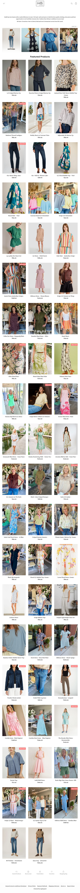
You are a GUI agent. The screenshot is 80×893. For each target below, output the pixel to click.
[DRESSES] (30, 37)
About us (63, 886)
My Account (28, 874)
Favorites (51, 874)
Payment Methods (42, 886)
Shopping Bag (63, 874)
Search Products (16, 874)
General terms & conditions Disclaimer (15, 886)
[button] (40, 3)
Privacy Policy (32, 886)
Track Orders (40, 874)
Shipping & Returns (54, 886)
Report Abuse (71, 886)
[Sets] (50, 37)
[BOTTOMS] (11, 37)
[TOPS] (69, 37)
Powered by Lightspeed (40, 889)
